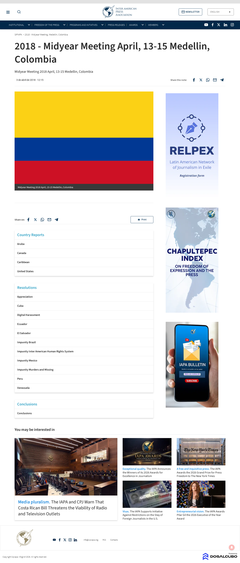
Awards (133, 24)
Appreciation (25, 297)
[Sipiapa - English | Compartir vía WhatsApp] (42, 219)
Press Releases (116, 24)
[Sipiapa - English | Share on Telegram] (221, 79)
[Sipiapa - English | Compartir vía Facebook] (28, 219)
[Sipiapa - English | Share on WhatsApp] (207, 79)
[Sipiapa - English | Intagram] (232, 24)
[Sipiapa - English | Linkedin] (225, 24)
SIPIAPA (18, 34)
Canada (21, 253)
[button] (190, 11)
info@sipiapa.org (90, 539)
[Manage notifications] (232, 547)
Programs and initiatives (83, 24)
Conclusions (24, 413)
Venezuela (23, 388)
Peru (20, 379)
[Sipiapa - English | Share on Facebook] (193, 79)
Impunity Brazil (26, 342)
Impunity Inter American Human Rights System (45, 351)
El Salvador (24, 333)
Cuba (20, 306)
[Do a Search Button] (18, 12)
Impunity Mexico (27, 360)
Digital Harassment (28, 315)
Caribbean (23, 262)
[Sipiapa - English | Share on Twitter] (200, 79)
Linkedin (75, 539)
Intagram (70, 539)
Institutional (16, 24)
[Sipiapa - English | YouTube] (206, 24)
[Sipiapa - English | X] (218, 24)
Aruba (20, 244)
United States (25, 271)
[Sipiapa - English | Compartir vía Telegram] (56, 219)
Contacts (114, 539)
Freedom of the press (46, 24)
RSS (104, 539)
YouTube (54, 539)
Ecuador (22, 324)
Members (153, 24)
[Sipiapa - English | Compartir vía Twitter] (35, 219)
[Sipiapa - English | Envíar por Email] (214, 79)
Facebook (59, 539)
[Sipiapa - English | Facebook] (212, 24)
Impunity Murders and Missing (35, 370)
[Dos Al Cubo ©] (220, 559)
